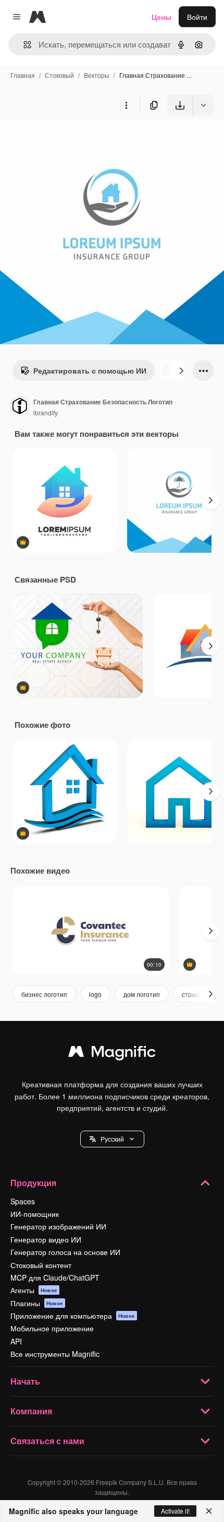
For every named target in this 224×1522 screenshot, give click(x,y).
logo (95, 994)
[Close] (209, 1511)
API (16, 1341)
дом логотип (141, 994)
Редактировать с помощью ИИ (89, 370)
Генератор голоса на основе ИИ (65, 1252)
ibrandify (45, 412)
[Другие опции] (126, 105)
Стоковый (59, 75)
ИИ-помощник (34, 1214)
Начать (25, 1381)
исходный (70, 139)
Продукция (33, 1183)
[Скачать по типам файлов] (203, 105)
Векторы (96, 75)
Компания (31, 1411)
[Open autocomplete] (23, 45)
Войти (197, 16)
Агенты (33, 1290)
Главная (22, 75)
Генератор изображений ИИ (58, 1226)
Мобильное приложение (52, 1328)
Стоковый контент (40, 1265)
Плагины (36, 1303)
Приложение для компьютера (72, 1315)
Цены (161, 16)
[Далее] (181, 370)
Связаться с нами (47, 1441)
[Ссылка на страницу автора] (19, 407)
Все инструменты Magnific (54, 1354)
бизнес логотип (44, 994)
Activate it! (175, 1510)
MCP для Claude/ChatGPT (54, 1277)
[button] (112, 1139)
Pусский (112, 1138)
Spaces (22, 1201)
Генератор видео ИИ (45, 1239)
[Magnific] (112, 1054)
